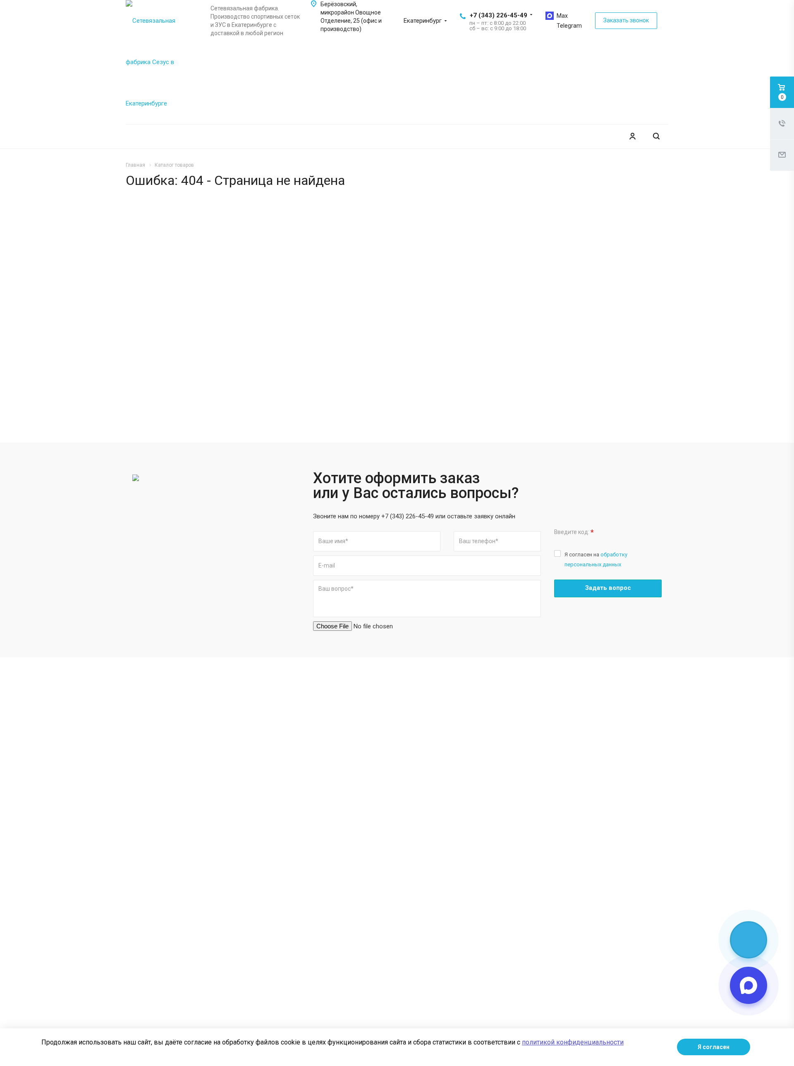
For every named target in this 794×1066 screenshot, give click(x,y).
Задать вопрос (608, 588)
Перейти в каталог (557, 315)
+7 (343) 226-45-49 (498, 15)
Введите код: (574, 532)
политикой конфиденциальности (573, 1042)
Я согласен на (595, 559)
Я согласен (713, 1047)
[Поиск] (656, 136)
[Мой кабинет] (632, 136)
